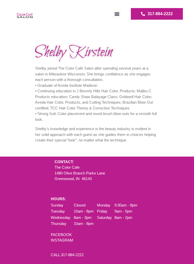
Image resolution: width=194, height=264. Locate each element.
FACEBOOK (61, 234)
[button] (117, 14)
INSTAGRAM (62, 240)
